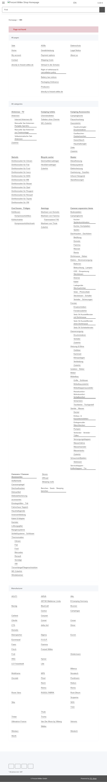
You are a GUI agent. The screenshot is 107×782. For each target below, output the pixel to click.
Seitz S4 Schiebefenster (84, 327)
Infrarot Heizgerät (78, 176)
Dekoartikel (16, 492)
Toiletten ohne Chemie (51, 119)
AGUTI (14, 596)
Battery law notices (49, 77)
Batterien (78, 264)
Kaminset (78, 354)
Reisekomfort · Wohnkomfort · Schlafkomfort (80, 394)
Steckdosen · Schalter (83, 295)
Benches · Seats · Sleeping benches (52, 489)
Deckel (76, 412)
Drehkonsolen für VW (20, 202)
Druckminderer (80, 335)
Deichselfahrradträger (50, 161)
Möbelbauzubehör (82, 384)
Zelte (72, 147)
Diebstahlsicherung (20, 496)
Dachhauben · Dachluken (81, 233)
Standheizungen (77, 180)
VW (16, 563)
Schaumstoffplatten (79, 458)
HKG (13, 659)
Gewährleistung (48, 50)
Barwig (14, 606)
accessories (16, 499)
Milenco (73, 668)
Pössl (43, 678)
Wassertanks (79, 450)
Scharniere (78, 401)
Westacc (15, 731)
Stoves (45, 474)
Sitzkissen (78, 462)
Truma (44, 716)
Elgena (44, 635)
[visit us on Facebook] (11, 766)
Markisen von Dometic (50, 212)
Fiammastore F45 (51, 219)
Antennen (15, 115)
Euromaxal (16, 639)
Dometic (77, 241)
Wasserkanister (80, 447)
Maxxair (77, 248)
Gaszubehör (75, 123)
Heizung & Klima (77, 346)
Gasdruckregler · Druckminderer (81, 128)
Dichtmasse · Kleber (79, 256)
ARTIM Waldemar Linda (51, 601)
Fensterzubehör (80, 311)
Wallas (44, 726)
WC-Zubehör (46, 123)
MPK (43, 673)
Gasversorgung (77, 331)
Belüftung (78, 237)
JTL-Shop (93, 779)
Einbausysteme (77, 164)
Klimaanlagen (80, 357)
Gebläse (77, 350)
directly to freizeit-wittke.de (23, 65)
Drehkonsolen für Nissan (22, 183)
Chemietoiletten (48, 115)
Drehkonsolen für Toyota (22, 198)
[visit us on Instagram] (24, 766)
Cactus (44, 611)
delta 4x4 (45, 625)
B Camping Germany (79, 601)
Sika (13, 702)
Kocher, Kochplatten (82, 226)
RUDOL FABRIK (47, 692)
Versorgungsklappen (83, 439)
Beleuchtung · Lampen (83, 267)
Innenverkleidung (19, 514)
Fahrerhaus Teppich (20, 507)
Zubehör (15, 142)
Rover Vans (16, 692)
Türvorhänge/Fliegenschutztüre (25, 567)
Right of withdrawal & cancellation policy (50, 71)
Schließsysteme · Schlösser (23, 533)
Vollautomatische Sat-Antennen (24, 137)
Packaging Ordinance (50, 82)
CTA (13, 625)
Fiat (16, 545)
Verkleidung (79, 361)
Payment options (48, 55)
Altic (72, 596)
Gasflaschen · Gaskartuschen (80, 134)
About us (74, 55)
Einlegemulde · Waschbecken (80, 423)
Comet (44, 620)
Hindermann (76, 654)
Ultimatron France (19, 721)
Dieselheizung (76, 161)
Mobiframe (16, 673)
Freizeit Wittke (47, 649)
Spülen (77, 230)
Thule (43, 712)
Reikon (73, 683)
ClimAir (14, 620)
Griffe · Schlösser (81, 380)
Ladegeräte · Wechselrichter (80, 286)
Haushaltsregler (81, 144)
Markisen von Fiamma (50, 216)
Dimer (73, 625)
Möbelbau (74, 376)
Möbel (73, 373)
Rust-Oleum (75, 692)
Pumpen (77, 429)
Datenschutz (75, 45)
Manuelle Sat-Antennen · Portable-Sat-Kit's (25, 124)
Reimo (43, 688)
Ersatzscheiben (80, 307)
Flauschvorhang (77, 119)
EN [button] (75, 2)
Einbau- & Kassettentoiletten (82, 417)
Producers (45, 87)
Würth (14, 736)
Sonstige (18, 560)
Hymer (44, 659)
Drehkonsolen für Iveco (21, 172)
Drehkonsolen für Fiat (20, 164)
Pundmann (75, 678)
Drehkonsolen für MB (20, 180)
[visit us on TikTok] (30, 766)
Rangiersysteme (18, 530)
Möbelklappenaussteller (84, 388)
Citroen (18, 541)
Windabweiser (17, 575)
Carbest (14, 615)
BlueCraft (45, 606)
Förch (13, 649)
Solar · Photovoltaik (82, 292)
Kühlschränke (17, 219)
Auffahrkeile (16, 481)
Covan (73, 620)
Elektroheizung (77, 168)
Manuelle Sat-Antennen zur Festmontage (25, 131)
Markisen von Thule (49, 223)
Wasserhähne (80, 443)
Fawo (13, 644)
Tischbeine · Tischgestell (84, 404)
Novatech (74, 673)
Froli (13, 654)
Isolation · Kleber (77, 369)
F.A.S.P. (44, 639)
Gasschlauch (79, 140)
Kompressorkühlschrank (25, 223)
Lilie (42, 663)
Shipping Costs (47, 60)
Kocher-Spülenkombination (82, 221)
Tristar (14, 716)
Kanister (15, 522)
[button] (84, 2)
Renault (18, 556)
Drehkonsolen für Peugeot (22, 191)
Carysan (44, 615)
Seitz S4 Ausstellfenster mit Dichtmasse (84, 315)
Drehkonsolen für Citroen (22, 161)
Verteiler (77, 339)
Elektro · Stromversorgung (81, 260)
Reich (43, 683)
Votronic (74, 721)
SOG (72, 702)
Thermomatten (18, 537)
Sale (13, 45)
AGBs (43, 45)
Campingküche (77, 115)
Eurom (73, 635)
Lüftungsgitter (17, 526)
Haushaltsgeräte (18, 511)
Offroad (45, 478)
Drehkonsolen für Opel (21, 187)
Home (14, 50)
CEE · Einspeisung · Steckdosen (82, 272)
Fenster (73, 303)
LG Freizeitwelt (17, 663)
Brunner (74, 606)
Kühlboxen (16, 212)
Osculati (15, 678)
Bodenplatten (76, 212)
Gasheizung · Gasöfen (80, 172)
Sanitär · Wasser (77, 408)
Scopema (74, 697)
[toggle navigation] (3, 1)
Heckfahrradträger (49, 164)
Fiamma (77, 245)
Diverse (77, 278)
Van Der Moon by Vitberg (52, 721)
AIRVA (43, 596)
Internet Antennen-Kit (24, 119)
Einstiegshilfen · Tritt (20, 503)
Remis (76, 252)
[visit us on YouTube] (17, 766)
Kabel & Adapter (18, 518)
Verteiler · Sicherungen (84, 299)
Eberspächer (17, 635)
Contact (14, 60)
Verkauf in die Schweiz (51, 65)
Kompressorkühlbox (23, 216)
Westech (74, 731)
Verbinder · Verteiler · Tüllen (83, 434)
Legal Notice (75, 50)
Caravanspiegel (18, 484)
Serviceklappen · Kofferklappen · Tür (78, 467)
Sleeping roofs (48, 482)
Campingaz (75, 611)
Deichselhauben (18, 488)
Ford (17, 548)
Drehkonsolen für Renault (22, 195)
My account (16, 55)
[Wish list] (89, 2)
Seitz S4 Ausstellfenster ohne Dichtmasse (84, 322)
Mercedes (19, 552)
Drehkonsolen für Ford (21, 168)
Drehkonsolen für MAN (21, 176)
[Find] (102, 9)
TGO (72, 707)
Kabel (76, 281)
